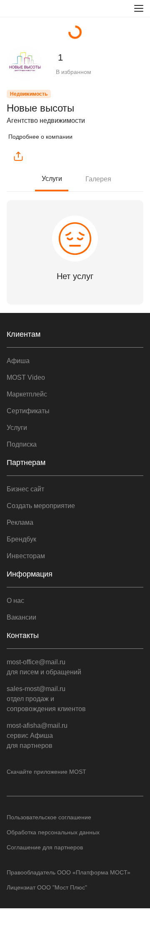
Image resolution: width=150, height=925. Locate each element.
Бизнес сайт (25, 489)
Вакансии (21, 617)
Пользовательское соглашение (49, 817)
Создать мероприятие (41, 505)
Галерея (98, 179)
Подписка (22, 444)
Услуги (52, 178)
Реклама (20, 522)
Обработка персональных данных (53, 832)
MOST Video (26, 377)
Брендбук (21, 539)
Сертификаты (28, 410)
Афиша (18, 360)
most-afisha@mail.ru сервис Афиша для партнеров (37, 735)
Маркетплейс (27, 394)
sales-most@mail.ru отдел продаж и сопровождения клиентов (46, 698)
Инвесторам (26, 555)
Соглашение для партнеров (45, 847)
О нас (15, 600)
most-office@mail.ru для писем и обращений (44, 667)
